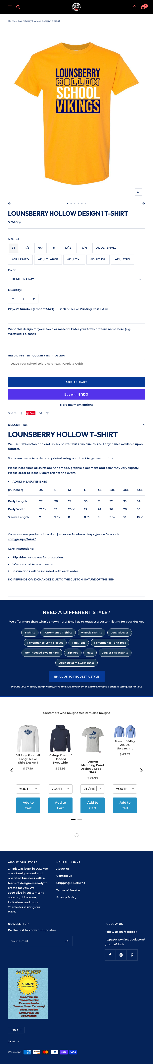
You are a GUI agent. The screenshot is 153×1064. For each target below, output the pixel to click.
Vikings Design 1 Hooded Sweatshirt (60, 759)
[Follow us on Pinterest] (132, 954)
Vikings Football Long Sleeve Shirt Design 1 (28, 759)
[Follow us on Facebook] (110, 954)
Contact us (64, 876)
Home (12, 20)
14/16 (83, 247)
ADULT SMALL (106, 247)
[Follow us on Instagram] (121, 954)
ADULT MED (20, 259)
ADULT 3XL (122, 259)
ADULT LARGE (48, 259)
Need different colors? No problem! (36, 355)
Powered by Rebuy (76, 824)
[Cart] (143, 7)
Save (32, 413)
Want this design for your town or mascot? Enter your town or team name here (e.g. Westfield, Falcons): (69, 331)
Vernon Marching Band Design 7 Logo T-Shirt (92, 767)
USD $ (14, 1030)
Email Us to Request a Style (76, 676)
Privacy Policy (66, 897)
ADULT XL (74, 259)
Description (18, 424)
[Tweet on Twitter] (40, 413)
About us (63, 868)
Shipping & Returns (70, 883)
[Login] (134, 7)
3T (13, 247)
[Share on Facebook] (21, 413)
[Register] (67, 941)
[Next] (143, 203)
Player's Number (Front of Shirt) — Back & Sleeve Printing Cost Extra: (58, 309)
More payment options (76, 404)
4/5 (27, 247)
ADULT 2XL (98, 259)
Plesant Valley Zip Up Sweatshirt (125, 745)
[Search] (18, 7)
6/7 (40, 247)
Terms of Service (68, 890)
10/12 (68, 247)
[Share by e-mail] (47, 413)
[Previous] (9, 203)
